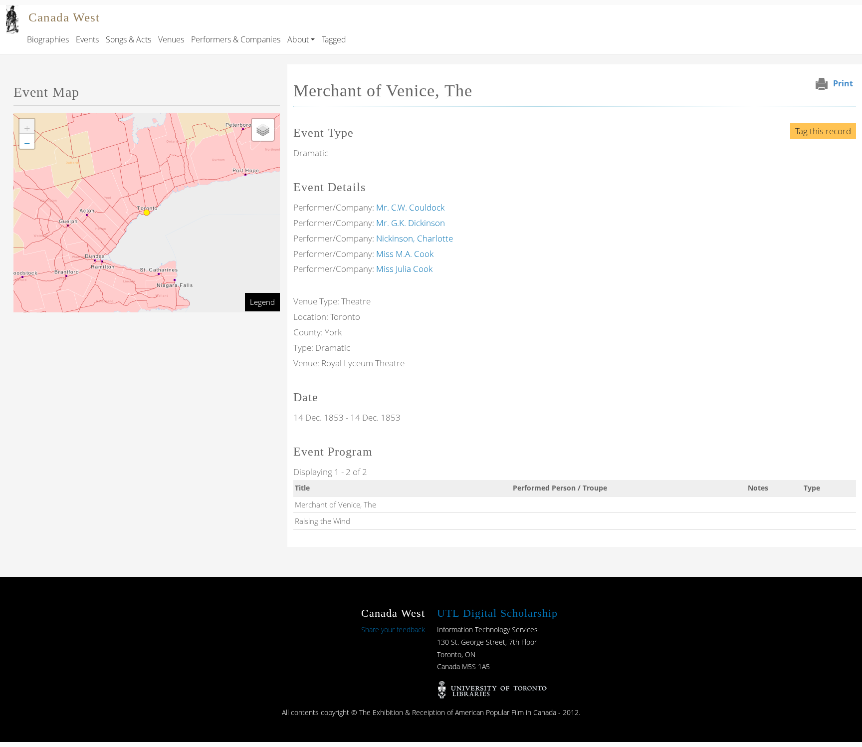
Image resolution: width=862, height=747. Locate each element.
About (298, 39)
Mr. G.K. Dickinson (410, 223)
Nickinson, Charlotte (414, 238)
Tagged (334, 39)
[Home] (12, 11)
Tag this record (823, 131)
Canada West (64, 17)
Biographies (48, 39)
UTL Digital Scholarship (497, 613)
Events (87, 39)
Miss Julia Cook (404, 268)
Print (843, 83)
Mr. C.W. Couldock (410, 207)
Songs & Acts (128, 39)
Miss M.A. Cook (404, 253)
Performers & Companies (235, 39)
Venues (171, 39)
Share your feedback (393, 629)
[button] (26, 126)
